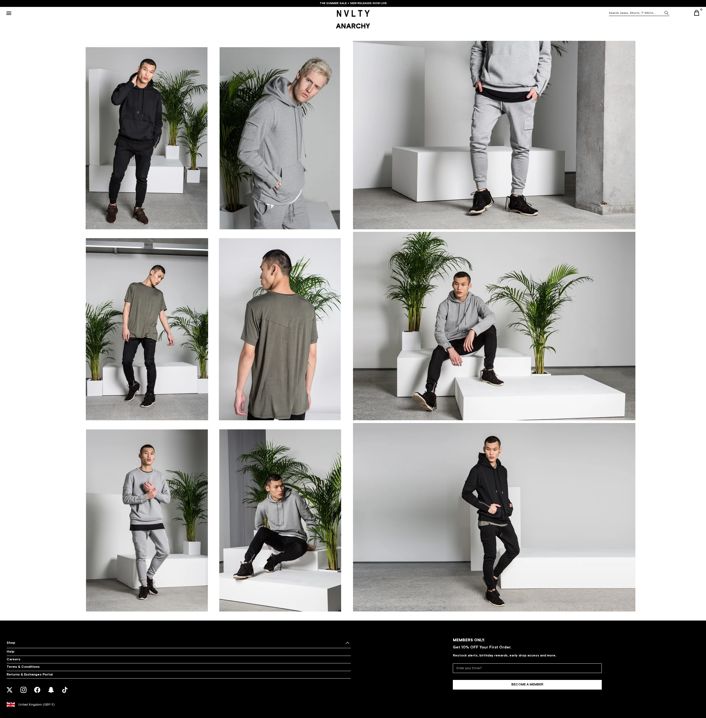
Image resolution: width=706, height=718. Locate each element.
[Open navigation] (8, 13)
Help (10, 651)
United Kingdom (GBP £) (36, 704)
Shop (11, 643)
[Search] (666, 13)
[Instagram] (23, 693)
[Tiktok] (65, 693)
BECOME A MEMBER (527, 684)
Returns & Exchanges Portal (30, 674)
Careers (13, 659)
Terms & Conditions (23, 667)
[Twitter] (10, 693)
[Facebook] (37, 693)
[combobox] (636, 13)
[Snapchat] (51, 693)
